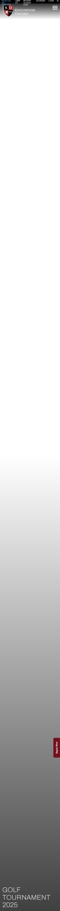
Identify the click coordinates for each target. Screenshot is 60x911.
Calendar (40, 1)
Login (51, 1)
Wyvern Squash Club (27, 3)
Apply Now (56, 748)
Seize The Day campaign (6, 3)
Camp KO (17, 2)
